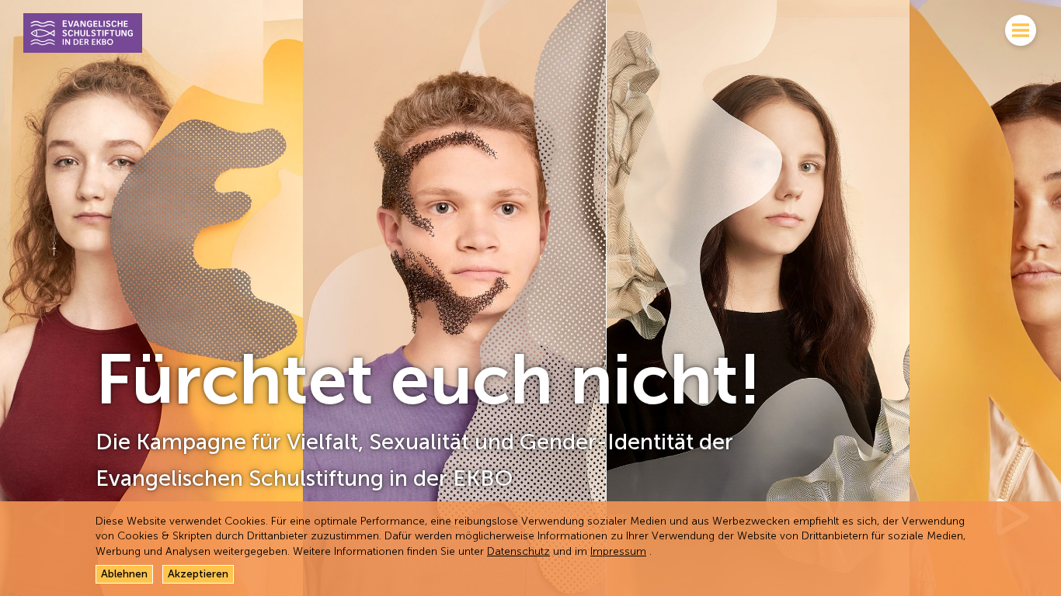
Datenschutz (518, 551)
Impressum (618, 551)
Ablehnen (124, 573)
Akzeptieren (198, 573)
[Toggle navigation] (1021, 33)
